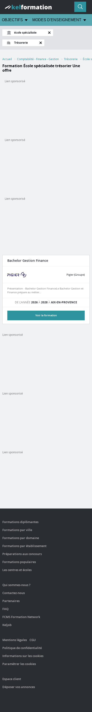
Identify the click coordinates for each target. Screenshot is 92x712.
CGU (32, 640)
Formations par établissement (24, 546)
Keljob (7, 625)
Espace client (11, 679)
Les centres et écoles (17, 570)
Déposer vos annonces (18, 687)
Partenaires (11, 601)
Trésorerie (71, 59)
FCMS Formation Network (21, 617)
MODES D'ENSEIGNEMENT (56, 20)
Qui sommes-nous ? (16, 585)
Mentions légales (14, 640)
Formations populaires (19, 562)
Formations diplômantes (20, 522)
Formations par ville (17, 530)
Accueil (7, 59)
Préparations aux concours (22, 554)
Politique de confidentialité (22, 648)
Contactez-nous (13, 593)
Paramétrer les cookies (19, 664)
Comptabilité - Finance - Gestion (38, 59)
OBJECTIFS (12, 20)
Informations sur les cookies (22, 656)
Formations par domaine (20, 538)
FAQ (5, 609)
